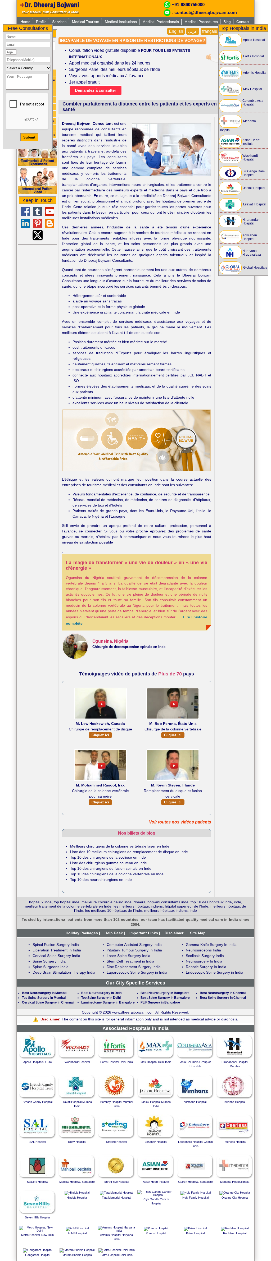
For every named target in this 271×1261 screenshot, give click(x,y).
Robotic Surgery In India (206, 967)
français (209, 31)
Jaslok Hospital (253, 188)
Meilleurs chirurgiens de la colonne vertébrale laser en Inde (119, 846)
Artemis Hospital (254, 73)
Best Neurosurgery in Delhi (101, 993)
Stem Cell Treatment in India (130, 961)
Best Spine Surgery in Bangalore (165, 998)
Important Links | (144, 933)
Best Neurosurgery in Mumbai (44, 993)
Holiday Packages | (83, 933)
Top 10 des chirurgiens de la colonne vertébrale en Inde (117, 874)
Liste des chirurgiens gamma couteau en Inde (108, 863)
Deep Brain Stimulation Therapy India (64, 972)
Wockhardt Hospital (250, 157)
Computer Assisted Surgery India (134, 944)
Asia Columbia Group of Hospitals (195, 1064)
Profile (41, 22)
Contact (242, 22)
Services (59, 22)
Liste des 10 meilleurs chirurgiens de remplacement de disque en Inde (129, 852)
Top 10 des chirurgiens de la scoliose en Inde (108, 857)
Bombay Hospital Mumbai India (116, 1104)
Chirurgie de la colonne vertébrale (172, 729)
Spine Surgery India (49, 961)
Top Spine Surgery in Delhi (101, 998)
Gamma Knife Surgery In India (211, 944)
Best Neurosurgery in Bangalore (165, 993)
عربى (192, 31)
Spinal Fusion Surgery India (56, 944)
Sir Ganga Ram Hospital (253, 173)
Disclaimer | (175, 933)
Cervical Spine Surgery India (56, 956)
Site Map (198, 933)
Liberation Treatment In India (57, 950)
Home (25, 22)
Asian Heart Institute (250, 142)
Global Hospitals (254, 267)
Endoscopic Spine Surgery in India (214, 972)
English (176, 31)
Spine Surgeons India (51, 967)
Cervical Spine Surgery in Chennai (48, 1002)
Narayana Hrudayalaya (251, 252)
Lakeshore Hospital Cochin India (195, 1144)
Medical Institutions (121, 22)
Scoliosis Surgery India (205, 956)
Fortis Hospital (253, 56)
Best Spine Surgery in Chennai (223, 998)
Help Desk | (115, 933)
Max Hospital (252, 89)
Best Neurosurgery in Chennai (223, 993)
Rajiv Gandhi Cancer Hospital (156, 1201)
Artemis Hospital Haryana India (116, 1237)
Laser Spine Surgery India (128, 956)
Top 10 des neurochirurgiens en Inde (101, 879)
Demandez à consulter (95, 90)
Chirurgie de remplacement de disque (100, 729)
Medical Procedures (201, 22)
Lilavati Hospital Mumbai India (77, 1104)
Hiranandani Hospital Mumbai (235, 1064)
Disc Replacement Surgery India (134, 967)
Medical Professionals (160, 22)
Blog (227, 22)
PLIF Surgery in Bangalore (160, 1002)
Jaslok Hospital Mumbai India (156, 1104)
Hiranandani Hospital (251, 221)
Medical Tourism (85, 22)
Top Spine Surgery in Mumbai (44, 998)
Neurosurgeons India (203, 950)
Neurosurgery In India (204, 961)
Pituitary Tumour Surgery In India (134, 950)
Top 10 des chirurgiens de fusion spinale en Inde (110, 868)
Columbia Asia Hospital (252, 102)
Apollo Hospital (253, 40)
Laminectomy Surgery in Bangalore (108, 1002)
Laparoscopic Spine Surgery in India (137, 972)
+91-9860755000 (188, 4)
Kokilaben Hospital (249, 237)
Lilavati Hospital (254, 204)
